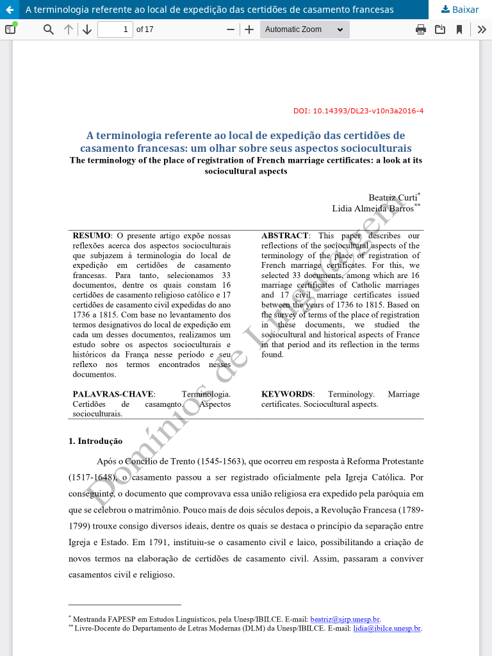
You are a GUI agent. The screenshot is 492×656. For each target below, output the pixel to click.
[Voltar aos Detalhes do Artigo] (9, 9)
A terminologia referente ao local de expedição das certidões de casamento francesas (210, 9)
